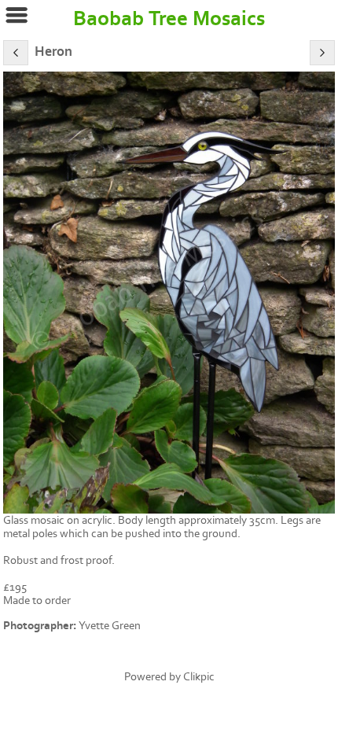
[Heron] (169, 293)
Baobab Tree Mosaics (169, 19)
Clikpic (199, 676)
